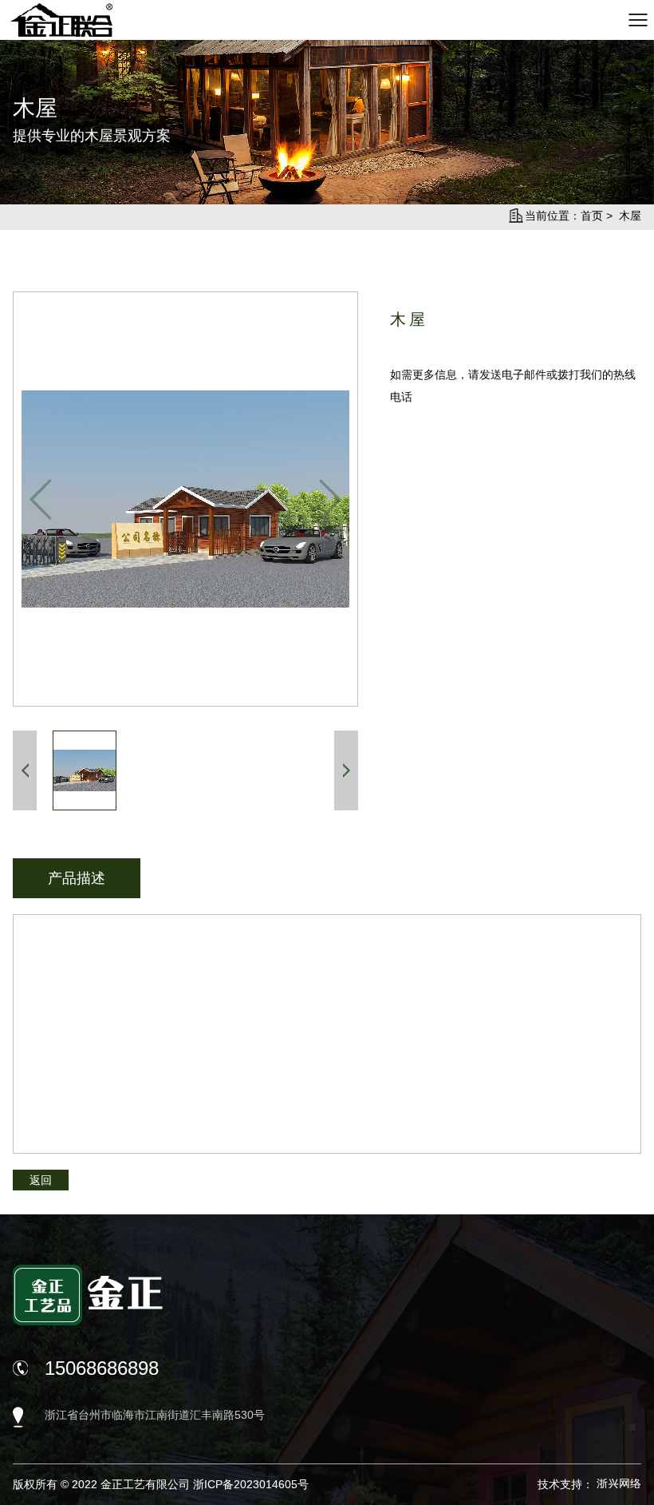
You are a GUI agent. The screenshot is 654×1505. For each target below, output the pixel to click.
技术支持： (589, 1484)
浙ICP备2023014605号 (251, 1484)
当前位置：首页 (564, 215)
